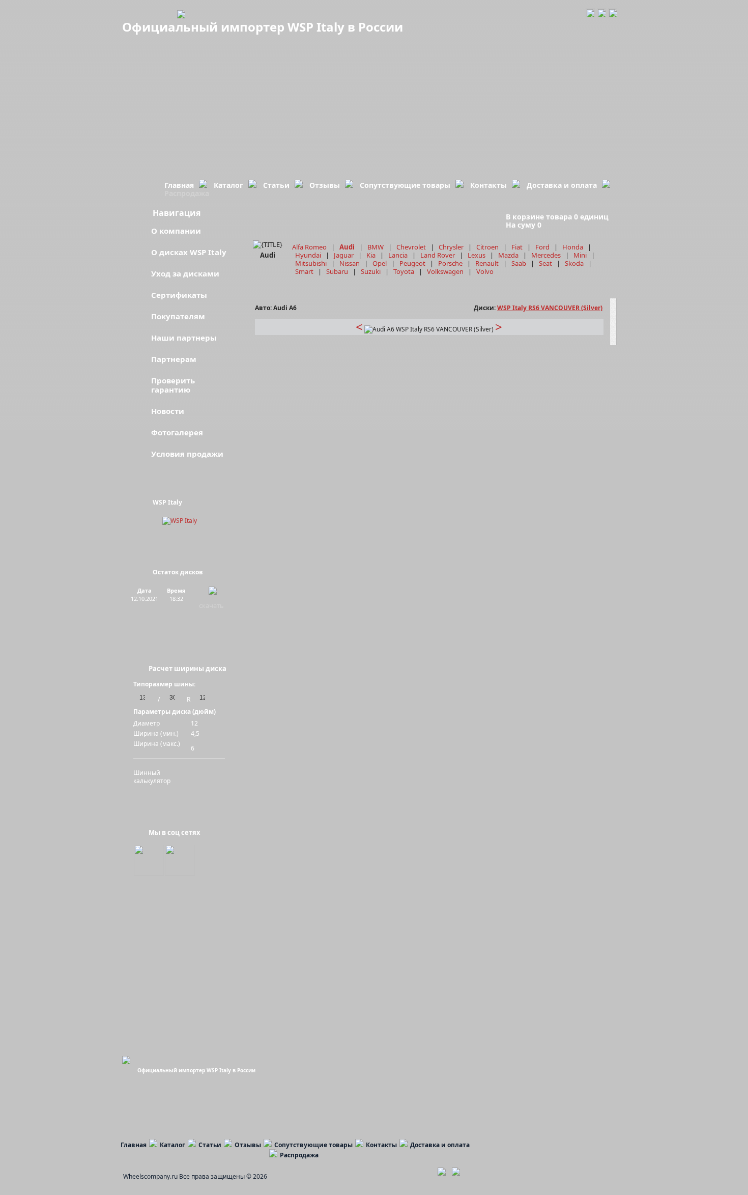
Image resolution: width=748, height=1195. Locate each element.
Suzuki (371, 271)
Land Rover (437, 255)
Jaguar (344, 255)
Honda (572, 247)
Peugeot (412, 263)
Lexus (476, 255)
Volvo (485, 271)
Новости (167, 411)
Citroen (487, 247)
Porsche (450, 263)
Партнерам (173, 359)
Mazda (508, 255)
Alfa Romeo (309, 247)
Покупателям (178, 316)
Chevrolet (411, 247)
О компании (176, 231)
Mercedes (546, 255)
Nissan (349, 263)
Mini (580, 255)
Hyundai (308, 255)
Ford (542, 247)
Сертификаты (179, 295)
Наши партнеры (184, 337)
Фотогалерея (177, 432)
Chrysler (451, 247)
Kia (371, 255)
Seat (545, 263)
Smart (304, 271)
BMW (375, 247)
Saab (518, 263)
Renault (487, 263)
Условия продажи (187, 454)
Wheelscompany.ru (150, 1176)
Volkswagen (445, 271)
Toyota (403, 271)
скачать (211, 605)
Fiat (517, 247)
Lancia (398, 255)
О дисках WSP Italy (188, 252)
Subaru (337, 271)
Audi (347, 247)
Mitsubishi (311, 263)
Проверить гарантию (173, 385)
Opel (379, 263)
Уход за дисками (185, 273)
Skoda (574, 263)
